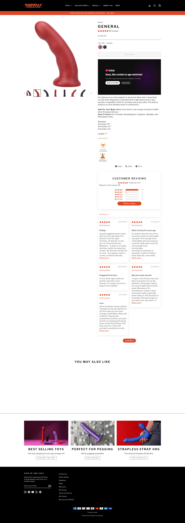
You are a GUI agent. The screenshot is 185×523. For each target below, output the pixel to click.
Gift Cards (63, 490)
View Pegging (92, 458)
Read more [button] (104, 258)
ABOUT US (108, 5)
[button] (103, 31)
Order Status (64, 477)
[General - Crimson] (39, 402)
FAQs (61, 484)
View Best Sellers (46, 458)
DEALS (95, 5)
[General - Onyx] (42, 402)
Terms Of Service (65, 493)
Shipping (62, 480)
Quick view (40, 390)
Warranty (62, 487)
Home (100, 22)
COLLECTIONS (81, 5)
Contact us (63, 474)
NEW (118, 5)
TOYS (67, 5)
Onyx (105, 47)
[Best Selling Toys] (46, 433)
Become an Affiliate (66, 500)
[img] (104, 222)
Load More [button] (129, 340)
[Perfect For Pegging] (92, 433)
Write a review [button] (129, 203)
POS (83, 515)
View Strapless (138, 458)
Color (105, 43)
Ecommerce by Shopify (95, 515)
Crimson (100, 47)
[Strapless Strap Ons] (139, 433)
